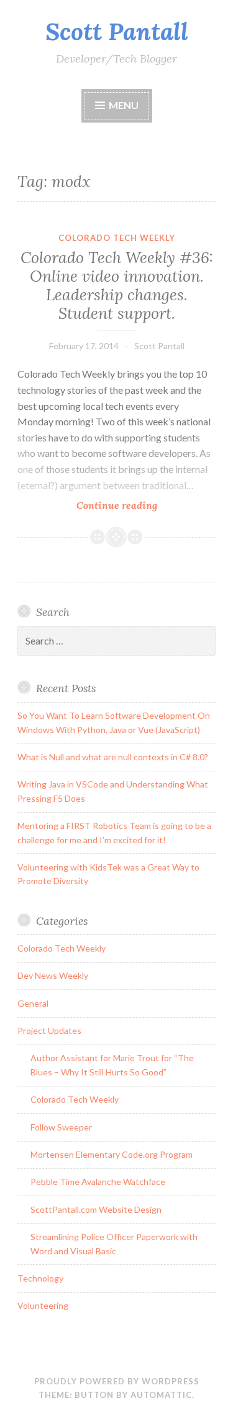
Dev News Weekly (52, 975)
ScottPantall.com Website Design (96, 1209)
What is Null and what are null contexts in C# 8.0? (112, 757)
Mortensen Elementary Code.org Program (111, 1154)
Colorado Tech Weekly (116, 238)
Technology (40, 1278)
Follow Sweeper (61, 1127)
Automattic (161, 1395)
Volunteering (42, 1305)
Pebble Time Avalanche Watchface (97, 1181)
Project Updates (49, 1030)
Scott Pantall (116, 31)
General (32, 1003)
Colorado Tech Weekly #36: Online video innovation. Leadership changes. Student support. (117, 285)
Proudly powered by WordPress (116, 1381)
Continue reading (142, 505)
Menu (124, 105)
